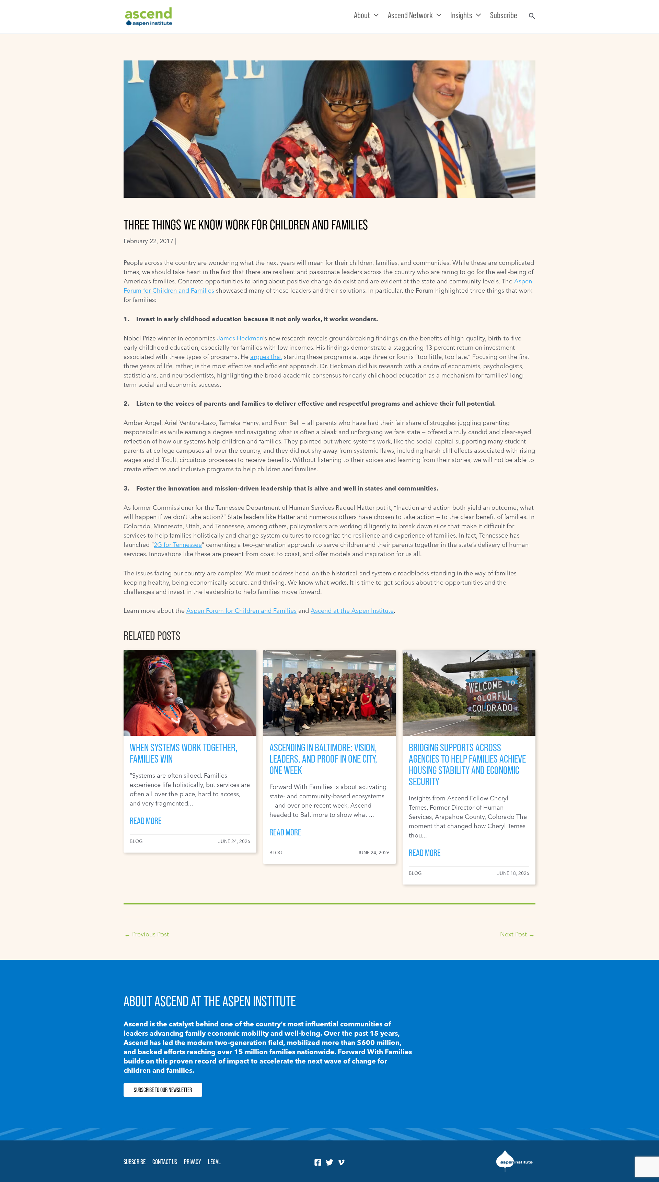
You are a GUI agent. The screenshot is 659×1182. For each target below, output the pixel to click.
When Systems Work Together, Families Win (184, 753)
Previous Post (146, 934)
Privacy (192, 1162)
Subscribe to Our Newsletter (163, 1090)
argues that (266, 357)
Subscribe (135, 1162)
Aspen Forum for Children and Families (241, 611)
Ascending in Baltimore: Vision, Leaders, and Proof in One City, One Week (323, 758)
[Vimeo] (341, 1162)
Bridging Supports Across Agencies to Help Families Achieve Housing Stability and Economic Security (467, 764)
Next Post (517, 934)
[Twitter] (329, 1162)
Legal (214, 1162)
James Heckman (240, 338)
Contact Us (164, 1162)
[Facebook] (318, 1162)
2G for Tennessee (178, 545)
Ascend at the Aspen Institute (352, 611)
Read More (146, 820)
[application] (374, 15)
